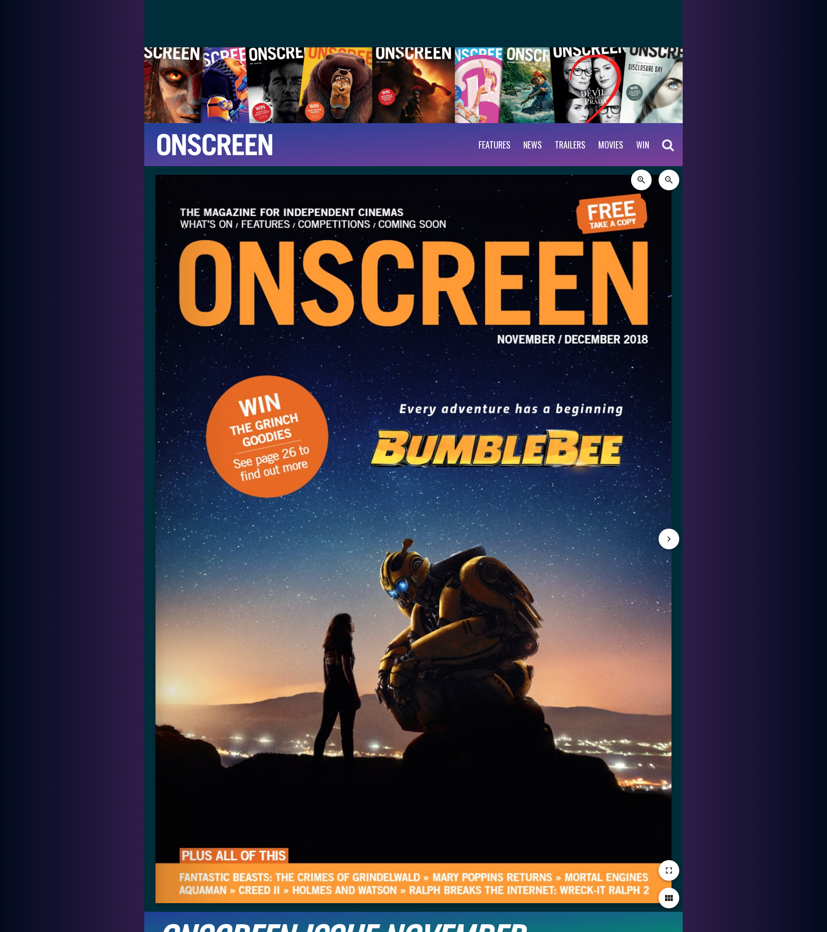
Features (494, 144)
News (532, 144)
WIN (642, 144)
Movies (610, 144)
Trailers (570, 144)
